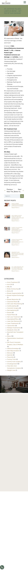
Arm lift (9, 284)
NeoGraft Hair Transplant (15, 332)
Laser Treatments (13, 323)
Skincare (10, 353)
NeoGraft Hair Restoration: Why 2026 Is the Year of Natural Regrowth (18, 254)
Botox (9, 291)
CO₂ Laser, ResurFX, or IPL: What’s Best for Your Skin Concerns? (17, 268)
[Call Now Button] (2, 567)
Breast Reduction (13, 299)
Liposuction (11, 325)
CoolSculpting (11, 306)
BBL (8, 286)
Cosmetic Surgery (13, 308)
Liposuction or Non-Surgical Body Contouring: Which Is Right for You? (17, 241)
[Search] (22, 196)
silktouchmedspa (13, 348)
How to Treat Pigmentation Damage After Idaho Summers (17, 204)
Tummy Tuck (11, 359)
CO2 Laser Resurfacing (14, 303)
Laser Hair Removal (13, 321)
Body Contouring (12, 289)
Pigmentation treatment (15, 338)
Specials (10, 355)
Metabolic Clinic (12, 330)
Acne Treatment (12, 282)
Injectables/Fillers (13, 319)
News (9, 336)
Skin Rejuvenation (13, 350)
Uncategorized (12, 363)
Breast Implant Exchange (15, 295)
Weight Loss (11, 370)
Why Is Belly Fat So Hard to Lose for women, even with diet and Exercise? (18, 217)
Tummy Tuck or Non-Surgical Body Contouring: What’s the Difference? (17, 229)
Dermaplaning (12, 310)
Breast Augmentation (14, 293)
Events (9, 312)
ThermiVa (10, 357)
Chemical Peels (12, 301)
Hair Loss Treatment (13, 317)
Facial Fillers (11, 314)
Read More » (15, 207)
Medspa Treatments (13, 327)
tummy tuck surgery (14, 361)
